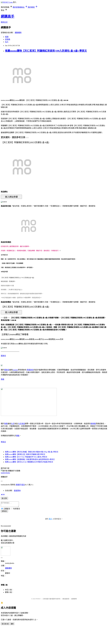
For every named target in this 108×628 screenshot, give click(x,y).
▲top (3, 494)
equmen (15, 370)
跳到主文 (4, 22)
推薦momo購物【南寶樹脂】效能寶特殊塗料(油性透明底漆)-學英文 (30, 459)
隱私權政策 (65, 599)
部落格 (7, 39)
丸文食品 (21, 423)
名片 (6, 42)
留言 (23, 485)
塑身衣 (3, 356)
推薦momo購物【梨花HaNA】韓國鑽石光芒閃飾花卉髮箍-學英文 (29, 462)
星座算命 (17, 490)
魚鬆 (2, 379)
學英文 (3, 442)
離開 (12, 624)
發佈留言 (4, 511)
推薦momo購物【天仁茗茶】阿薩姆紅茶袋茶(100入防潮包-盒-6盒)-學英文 (46, 50)
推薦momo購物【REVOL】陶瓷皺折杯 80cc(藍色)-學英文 (26, 457)
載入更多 (4, 498)
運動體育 (18, 32)
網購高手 (7, 16)
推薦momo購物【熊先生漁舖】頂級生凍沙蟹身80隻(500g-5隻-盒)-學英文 (31, 452)
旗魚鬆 (93, 423)
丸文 (12, 423)
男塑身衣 (30, 370)
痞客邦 (18, 485)
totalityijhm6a (5, 473)
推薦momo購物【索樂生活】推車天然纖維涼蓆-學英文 (25, 454)
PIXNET (38, 599)
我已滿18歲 (5, 624)
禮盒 (17, 435)
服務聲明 (74, 599)
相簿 (6, 37)
